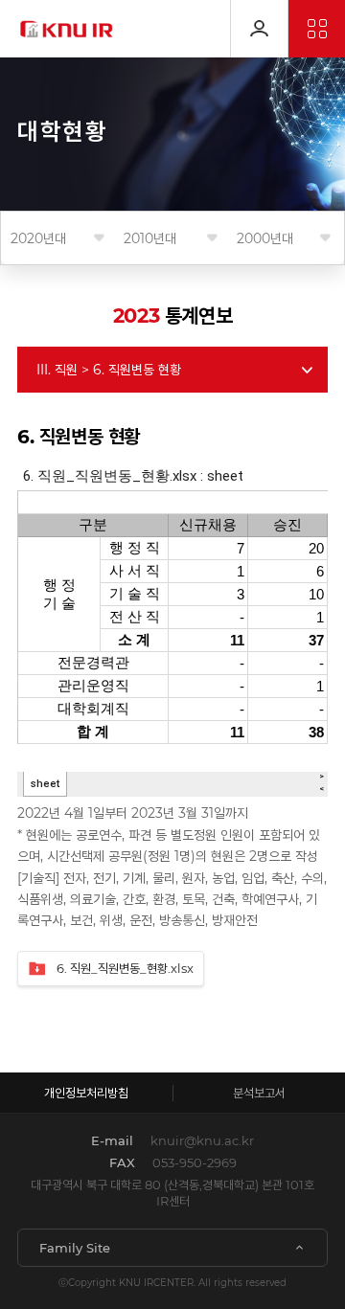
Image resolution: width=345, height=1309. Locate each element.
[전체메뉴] (316, 28)
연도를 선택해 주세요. (38, 238)
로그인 (259, 28)
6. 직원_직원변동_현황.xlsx (125, 968)
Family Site (74, 1247)
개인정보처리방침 (86, 1092)
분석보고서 (259, 1092)
